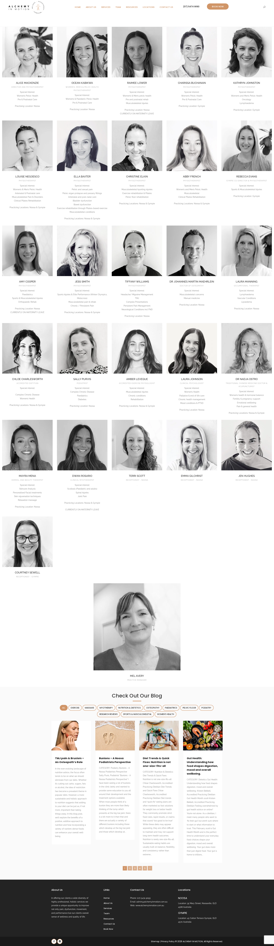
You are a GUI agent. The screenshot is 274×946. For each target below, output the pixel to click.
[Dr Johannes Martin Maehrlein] (192, 251)
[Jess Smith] (82, 251)
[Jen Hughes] (246, 445)
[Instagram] (59, 941)
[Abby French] (192, 145)
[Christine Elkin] (137, 145)
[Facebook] (54, 941)
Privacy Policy (168, 941)
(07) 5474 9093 (191, 6)
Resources (132, 7)
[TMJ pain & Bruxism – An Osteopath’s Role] (71, 735)
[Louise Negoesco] (27, 145)
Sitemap (155, 941)
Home (78, 7)
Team (118, 7)
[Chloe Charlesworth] (27, 348)
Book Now (218, 6)
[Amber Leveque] (137, 348)
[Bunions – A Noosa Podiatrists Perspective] (115, 735)
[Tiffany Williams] (137, 251)
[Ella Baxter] (82, 145)
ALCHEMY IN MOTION (193, 941)
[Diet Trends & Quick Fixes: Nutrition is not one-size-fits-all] (159, 735)
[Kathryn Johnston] (246, 52)
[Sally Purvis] (82, 348)
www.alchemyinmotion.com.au (150, 905)
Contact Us (166, 7)
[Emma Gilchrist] (192, 445)
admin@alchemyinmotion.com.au (151, 901)
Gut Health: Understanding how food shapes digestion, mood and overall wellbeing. (202, 765)
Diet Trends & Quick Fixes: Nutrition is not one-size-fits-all (157, 762)
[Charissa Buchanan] (192, 52)
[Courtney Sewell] (27, 541)
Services (105, 7)
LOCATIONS (148, 7)
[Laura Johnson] (192, 348)
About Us (91, 7)
